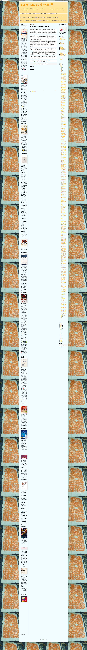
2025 (61, 64)
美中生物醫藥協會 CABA (63, 54)
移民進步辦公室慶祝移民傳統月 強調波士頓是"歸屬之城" (63, 202)
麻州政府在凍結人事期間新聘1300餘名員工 (63, 175)
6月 (61, 72)
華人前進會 (61, 47)
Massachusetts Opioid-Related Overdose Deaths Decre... (63, 221)
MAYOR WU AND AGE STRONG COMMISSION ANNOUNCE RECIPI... (63, 299)
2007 (61, 339)
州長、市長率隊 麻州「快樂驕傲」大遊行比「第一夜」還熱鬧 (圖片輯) (63, 254)
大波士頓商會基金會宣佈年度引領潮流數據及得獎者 (63, 215)
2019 (60, 326)
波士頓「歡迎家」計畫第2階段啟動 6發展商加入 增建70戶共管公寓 (63, 207)
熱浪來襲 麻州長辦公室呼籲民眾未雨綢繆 (63, 189)
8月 (61, 70)
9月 (61, 69)
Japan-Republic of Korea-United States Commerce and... (63, 115)
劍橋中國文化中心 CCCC (63, 48)
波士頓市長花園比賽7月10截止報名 (63, 141)
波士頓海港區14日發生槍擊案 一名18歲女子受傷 (63, 197)
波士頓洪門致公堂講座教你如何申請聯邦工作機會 (63, 177)
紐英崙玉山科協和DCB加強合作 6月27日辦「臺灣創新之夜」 (63, 150)
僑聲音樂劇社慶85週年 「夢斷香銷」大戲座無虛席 (63, 287)
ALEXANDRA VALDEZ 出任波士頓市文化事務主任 (63, 268)
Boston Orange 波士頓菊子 (37, 4)
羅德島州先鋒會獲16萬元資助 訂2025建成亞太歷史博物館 (63, 167)
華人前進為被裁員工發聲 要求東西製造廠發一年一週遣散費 (63, 249)
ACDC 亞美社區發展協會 (28, 13)
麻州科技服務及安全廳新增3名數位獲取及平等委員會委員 (63, 90)
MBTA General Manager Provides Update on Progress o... (63, 210)
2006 (61, 340)
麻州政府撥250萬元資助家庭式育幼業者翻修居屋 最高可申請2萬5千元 (63, 82)
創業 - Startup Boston (49, 17)
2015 (60, 330)
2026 (61, 63)
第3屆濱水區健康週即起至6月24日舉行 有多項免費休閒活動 (63, 194)
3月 (61, 318)
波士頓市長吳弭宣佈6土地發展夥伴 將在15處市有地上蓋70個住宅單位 (63, 224)
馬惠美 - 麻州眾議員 (63, 20)
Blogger (45, 639)
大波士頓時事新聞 (22, 13)
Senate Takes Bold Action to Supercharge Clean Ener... (63, 121)
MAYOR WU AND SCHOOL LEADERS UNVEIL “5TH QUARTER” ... (63, 144)
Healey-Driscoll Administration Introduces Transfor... (63, 106)
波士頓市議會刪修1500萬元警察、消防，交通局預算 (63, 278)
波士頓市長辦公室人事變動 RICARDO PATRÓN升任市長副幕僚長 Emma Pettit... (63, 97)
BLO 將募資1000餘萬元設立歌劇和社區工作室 (63, 127)
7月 (61, 71)
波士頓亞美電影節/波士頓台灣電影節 (52, 13)
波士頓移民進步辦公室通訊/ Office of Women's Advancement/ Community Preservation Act (40, 20)
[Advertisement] (24, 617)
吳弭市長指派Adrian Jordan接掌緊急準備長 (63, 285)
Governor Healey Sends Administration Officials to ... (63, 129)
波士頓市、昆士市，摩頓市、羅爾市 (24, 20)
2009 (61, 337)
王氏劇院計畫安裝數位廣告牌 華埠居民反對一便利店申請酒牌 (63, 275)
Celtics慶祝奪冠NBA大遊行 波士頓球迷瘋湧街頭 (63, 160)
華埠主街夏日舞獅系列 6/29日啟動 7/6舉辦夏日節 (63, 74)
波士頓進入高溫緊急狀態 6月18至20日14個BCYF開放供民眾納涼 (63, 191)
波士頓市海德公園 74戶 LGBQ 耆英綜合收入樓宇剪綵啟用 (63, 79)
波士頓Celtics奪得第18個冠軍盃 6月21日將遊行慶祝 (63, 184)
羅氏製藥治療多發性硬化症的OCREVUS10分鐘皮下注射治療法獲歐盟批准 (63, 132)
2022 (61, 323)
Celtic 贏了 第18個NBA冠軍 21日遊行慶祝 (63, 187)
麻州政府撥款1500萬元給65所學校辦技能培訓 (63, 244)
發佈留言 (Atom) (34, 91)
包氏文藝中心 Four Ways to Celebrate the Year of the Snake (39, 13)
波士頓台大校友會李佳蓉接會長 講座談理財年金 (63, 101)
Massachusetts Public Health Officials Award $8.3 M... (63, 95)
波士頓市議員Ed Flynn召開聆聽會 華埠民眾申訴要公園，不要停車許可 (63, 251)
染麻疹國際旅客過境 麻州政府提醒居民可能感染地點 (63, 77)
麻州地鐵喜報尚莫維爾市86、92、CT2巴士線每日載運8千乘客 (63, 87)
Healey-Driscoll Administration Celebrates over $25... (63, 103)
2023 (61, 322)
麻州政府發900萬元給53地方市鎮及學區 (63, 265)
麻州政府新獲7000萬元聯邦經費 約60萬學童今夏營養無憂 (63, 290)
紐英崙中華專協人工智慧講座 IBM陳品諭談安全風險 (63, 162)
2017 (60, 328)
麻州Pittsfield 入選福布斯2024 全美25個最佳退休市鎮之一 (63, 305)
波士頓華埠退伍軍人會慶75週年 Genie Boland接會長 (63, 118)
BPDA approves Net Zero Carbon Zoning (63, 205)
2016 (60, 329)
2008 (61, 338)
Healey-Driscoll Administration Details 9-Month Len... (63, 235)
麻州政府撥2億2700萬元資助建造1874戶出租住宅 (63, 169)
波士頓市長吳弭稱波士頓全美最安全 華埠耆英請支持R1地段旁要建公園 (63, 260)
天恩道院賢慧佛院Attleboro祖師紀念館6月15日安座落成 (63, 179)
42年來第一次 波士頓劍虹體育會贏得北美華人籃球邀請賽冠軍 (63, 257)
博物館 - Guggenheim (55, 17)
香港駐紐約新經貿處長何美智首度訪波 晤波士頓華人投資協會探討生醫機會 (63, 241)
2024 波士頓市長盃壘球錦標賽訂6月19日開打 (63, 247)
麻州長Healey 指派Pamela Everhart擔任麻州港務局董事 (63, 85)
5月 (61, 316)
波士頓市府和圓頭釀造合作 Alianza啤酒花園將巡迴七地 (63, 263)
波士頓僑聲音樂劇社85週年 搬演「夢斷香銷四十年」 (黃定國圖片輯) (63, 308)
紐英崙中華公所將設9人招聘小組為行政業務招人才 (63, 303)
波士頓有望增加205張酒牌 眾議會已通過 (63, 313)
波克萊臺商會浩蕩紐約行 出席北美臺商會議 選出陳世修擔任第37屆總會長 (63, 135)
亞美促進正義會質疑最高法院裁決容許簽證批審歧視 (63, 155)
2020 (61, 325)
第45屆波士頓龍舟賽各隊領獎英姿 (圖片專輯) (63, 227)
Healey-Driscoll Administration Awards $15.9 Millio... (63, 109)
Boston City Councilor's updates (56, 20)
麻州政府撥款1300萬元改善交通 (63, 237)
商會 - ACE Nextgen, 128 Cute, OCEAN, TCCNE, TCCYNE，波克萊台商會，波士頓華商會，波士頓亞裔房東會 (32, 17)
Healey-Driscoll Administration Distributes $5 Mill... (63, 213)
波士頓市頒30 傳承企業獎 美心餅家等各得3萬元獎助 (63, 282)
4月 (61, 317)
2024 (61, 65)
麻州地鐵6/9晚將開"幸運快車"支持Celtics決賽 (63, 280)
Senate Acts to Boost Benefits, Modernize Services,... (63, 218)
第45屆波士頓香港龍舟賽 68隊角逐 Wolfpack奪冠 (63, 229)
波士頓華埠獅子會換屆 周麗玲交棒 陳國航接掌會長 (63, 182)
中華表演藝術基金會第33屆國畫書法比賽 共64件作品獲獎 (63, 157)
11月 (61, 67)
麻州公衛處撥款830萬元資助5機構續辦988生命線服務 (63, 92)
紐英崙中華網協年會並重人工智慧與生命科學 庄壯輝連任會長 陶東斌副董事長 (63, 147)
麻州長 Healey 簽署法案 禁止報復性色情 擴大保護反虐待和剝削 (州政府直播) (63, 172)
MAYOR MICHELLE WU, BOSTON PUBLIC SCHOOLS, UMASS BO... (63, 232)
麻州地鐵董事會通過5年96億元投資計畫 (63, 239)
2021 (60, 324)
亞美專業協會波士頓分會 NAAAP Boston (63, 49)
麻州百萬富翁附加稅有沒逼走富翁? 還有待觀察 (63, 153)
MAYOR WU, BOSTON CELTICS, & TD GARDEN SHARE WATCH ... (63, 294)
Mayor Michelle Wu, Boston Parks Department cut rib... (63, 112)
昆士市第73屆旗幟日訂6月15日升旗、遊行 (63, 272)
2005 (61, 341)
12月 (61, 66)
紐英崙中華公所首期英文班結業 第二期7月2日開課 (63, 200)
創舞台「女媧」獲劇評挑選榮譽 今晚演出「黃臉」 (63, 270)
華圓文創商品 (61, 58)
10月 (61, 68)
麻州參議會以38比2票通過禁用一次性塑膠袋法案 (63, 165)
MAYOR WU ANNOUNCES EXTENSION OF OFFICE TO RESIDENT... (63, 139)
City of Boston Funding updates (63, 315)
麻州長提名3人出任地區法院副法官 (63, 291)
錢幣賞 (61, 59)
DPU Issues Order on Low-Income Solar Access (63, 297)
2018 (60, 327)
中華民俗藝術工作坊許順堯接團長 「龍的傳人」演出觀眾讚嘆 (63, 311)
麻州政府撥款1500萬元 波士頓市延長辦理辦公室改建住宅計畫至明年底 (63, 124)
